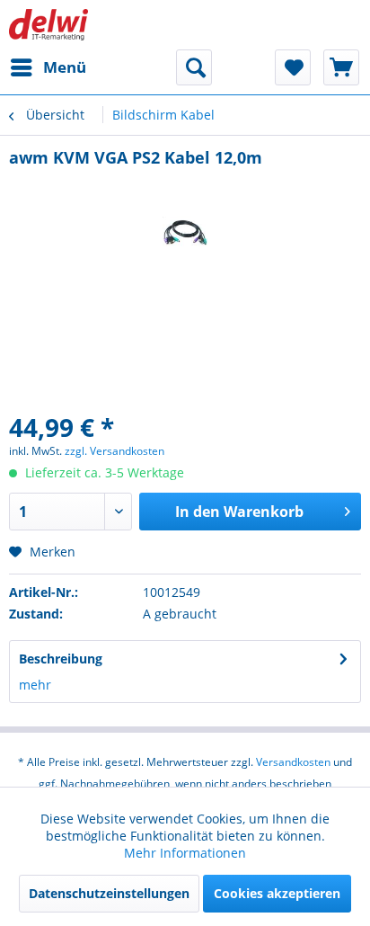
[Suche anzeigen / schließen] (194, 67)
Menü (64, 67)
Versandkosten (293, 762)
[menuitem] (47, 67)
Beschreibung (60, 658)
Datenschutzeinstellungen (109, 893)
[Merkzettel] (293, 67)
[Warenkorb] (341, 67)
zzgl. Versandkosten (114, 451)
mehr (35, 684)
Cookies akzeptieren (277, 893)
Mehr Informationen (185, 852)
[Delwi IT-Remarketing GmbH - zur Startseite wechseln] (48, 24)
